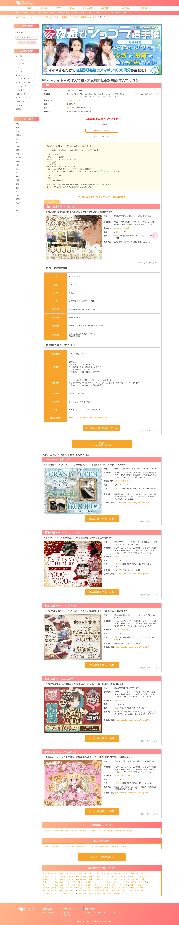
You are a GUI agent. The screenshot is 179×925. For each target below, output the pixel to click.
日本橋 (18, 207)
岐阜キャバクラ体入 (120, 876)
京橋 (17, 150)
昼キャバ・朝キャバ (23, 83)
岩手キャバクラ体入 (102, 882)
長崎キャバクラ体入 (137, 888)
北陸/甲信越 (146, 8)
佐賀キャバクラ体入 (120, 891)
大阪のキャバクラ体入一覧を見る (102, 444)
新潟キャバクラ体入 (50, 888)
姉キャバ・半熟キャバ (24, 98)
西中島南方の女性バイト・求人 (55, 846)
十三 (17, 169)
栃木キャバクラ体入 (104, 874)
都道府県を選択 (48, 912)
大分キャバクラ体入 (85, 891)
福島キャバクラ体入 (102, 879)
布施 (17, 176)
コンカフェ (20, 105)
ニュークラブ (21, 64)
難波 (17, 143)
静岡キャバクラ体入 (85, 876)
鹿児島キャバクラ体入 (103, 893)
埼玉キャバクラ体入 (121, 874)
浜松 (98, 13)
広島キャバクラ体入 (68, 885)
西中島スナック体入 (88, 17)
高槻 (17, 184)
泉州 (17, 210)
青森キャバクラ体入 (139, 882)
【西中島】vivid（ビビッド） (60, 605)
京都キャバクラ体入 (120, 879)
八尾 (17, 180)
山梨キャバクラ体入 (50, 891)
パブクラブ (20, 90)
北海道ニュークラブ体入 (138, 876)
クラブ (18, 67)
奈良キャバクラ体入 (85, 882)
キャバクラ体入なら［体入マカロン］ (28, 17)
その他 (18, 109)
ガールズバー (21, 60)
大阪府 (69, 108)
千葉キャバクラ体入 (87, 874)
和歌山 (60, 13)
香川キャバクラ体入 (68, 891)
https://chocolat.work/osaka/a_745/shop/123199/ (132, 574)
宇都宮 (75, 13)
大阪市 (18, 128)
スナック (19, 71)
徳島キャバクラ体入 (102, 891)
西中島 (18, 161)
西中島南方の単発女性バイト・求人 (82, 846)
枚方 (17, 188)
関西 (58, 8)
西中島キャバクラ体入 (70, 17)
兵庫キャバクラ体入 (85, 879)
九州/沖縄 (87, 8)
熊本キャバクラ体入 (50, 893)
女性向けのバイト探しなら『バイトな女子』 (101, 912)
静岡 (91, 13)
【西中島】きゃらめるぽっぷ (60, 752)
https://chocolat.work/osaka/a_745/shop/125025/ (132, 647)
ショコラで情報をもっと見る (101, 428)
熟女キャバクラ (21, 94)
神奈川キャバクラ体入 (68, 874)
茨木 (17, 192)
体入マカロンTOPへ (101, 857)
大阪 (17, 13)
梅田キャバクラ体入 (106, 831)
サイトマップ (66, 915)
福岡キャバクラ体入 (85, 888)
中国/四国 (106, 8)
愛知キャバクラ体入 (68, 876)
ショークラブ (21, 86)
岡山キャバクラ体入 (102, 885)
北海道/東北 (125, 8)
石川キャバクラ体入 (50, 885)
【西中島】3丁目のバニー (58, 678)
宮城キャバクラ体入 (68, 879)
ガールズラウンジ (22, 79)
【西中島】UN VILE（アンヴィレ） (64, 532)
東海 (72, 8)
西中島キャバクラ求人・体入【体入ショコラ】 (60, 831)
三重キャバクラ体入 (102, 876)
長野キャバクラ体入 (102, 888)
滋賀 (46, 13)
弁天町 (18, 203)
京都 (39, 13)
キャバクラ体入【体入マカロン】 (86, 921)
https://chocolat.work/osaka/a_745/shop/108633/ (132, 793)
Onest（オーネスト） (58, 206)
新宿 (67, 13)
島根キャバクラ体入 (120, 888)
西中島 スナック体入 (74, 100)
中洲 (111, 13)
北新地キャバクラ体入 (124, 831)
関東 (29, 8)
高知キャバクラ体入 (137, 891)
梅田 (17, 131)
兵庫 (32, 13)
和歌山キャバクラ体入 (120, 882)
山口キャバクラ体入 (137, 885)
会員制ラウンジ (21, 101)
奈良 (52, 13)
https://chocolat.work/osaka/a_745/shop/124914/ (132, 503)
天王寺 (18, 158)
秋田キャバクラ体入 (68, 882)
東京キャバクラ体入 (50, 874)
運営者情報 (65, 912)
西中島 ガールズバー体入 (123, 700)
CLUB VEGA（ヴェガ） (57, 459)
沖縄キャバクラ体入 (121, 893)
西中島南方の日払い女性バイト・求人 (112, 846)
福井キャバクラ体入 (85, 885)
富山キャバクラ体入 (120, 885)
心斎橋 (18, 146)
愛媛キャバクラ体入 (68, 893)
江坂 (17, 165)
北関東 (44, 8)
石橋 (17, 195)
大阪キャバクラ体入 (52, 17)
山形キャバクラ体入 (137, 879)
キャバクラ (20, 56)
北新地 (24, 13)
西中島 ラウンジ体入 (122, 481)
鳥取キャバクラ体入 (68, 888)
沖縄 (124, 13)
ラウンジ (19, 75)
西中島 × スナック (102, 130)
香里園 (18, 199)
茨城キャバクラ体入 (139, 874)
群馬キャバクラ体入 (50, 876)
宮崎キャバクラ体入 (85, 893)
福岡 (104, 13)
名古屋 (83, 13)
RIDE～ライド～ (53, 85)
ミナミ (18, 139)
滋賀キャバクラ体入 (50, 882)
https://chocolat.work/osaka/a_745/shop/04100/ (88, 418)
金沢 (118, 13)
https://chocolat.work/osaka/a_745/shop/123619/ (132, 720)
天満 (17, 154)
